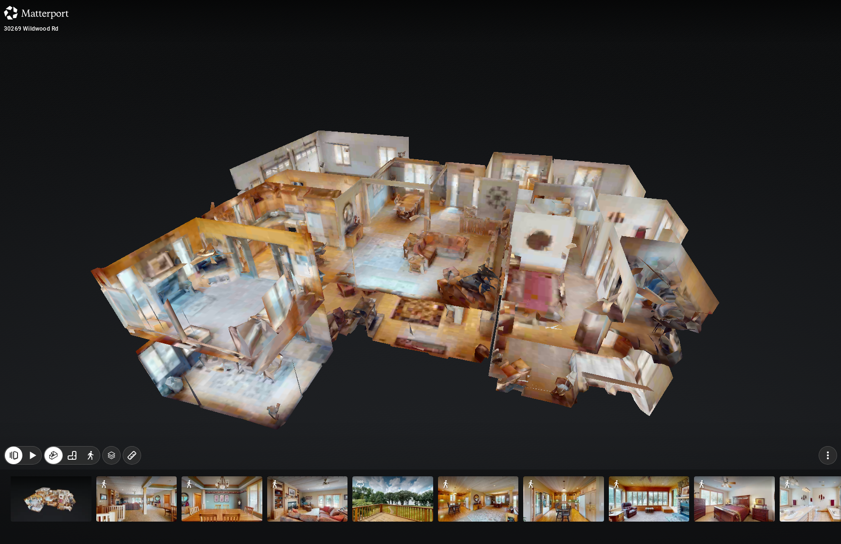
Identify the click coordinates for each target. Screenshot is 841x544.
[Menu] (828, 455)
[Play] (32, 455)
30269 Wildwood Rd (31, 28)
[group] (72, 455)
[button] (51, 499)
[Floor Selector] (111, 455)
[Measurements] (132, 455)
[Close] (13, 455)
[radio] (53, 455)
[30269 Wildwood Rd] (420, 272)
